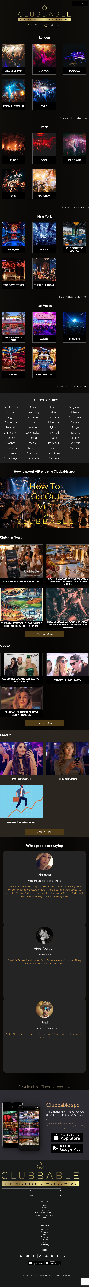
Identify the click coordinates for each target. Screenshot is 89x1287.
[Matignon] (44, 180)
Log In (80, 3)
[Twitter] (39, 1256)
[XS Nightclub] (44, 359)
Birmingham (11, 432)
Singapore (75, 407)
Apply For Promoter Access (44, 1215)
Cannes (10, 443)
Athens (11, 412)
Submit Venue (44, 1240)
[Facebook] (33, 1256)
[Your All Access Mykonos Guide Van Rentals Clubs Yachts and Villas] (67, 561)
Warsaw (75, 448)
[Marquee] (13, 234)
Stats (44, 1242)
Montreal (53, 422)
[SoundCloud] (46, 1256)
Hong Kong (32, 412)
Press (44, 1218)
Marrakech (32, 458)
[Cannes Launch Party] (67, 664)
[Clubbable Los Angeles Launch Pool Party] (21, 664)
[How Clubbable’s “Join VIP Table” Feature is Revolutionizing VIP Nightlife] (67, 604)
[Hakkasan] (74, 323)
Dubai (32, 407)
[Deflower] (74, 144)
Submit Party (44, 1245)
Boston (11, 437)
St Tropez (75, 412)
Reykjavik (54, 443)
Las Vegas (44, 306)
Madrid (32, 437)
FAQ (44, 1220)
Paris (44, 127)
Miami (54, 407)
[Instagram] (21, 1256)
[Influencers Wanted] (21, 758)
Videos (5, 646)
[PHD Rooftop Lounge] (74, 234)
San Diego (54, 453)
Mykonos (53, 427)
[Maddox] (74, 55)
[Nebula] (44, 234)
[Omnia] (13, 359)
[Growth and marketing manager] (21, 801)
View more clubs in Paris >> (75, 207)
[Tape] (44, 90)
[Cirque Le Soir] (13, 55)
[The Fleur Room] (44, 269)
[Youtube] (27, 1256)
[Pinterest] (64, 1256)
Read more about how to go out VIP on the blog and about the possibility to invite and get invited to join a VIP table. (66, 1126)
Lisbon (32, 422)
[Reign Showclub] (13, 90)
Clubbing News (11, 537)
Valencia (75, 443)
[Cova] (44, 144)
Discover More (44, 634)
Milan (53, 412)
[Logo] (44, 13)
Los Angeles (32, 432)
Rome (53, 448)
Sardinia (54, 458)
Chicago (11, 453)
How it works (44, 1210)
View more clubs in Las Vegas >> (73, 386)
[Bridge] (13, 144)
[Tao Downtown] (13, 269)
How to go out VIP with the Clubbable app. (44, 471)
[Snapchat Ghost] (52, 1256)
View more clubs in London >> (74, 118)
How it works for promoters (44, 1213)
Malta (32, 443)
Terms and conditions (28, 1275)
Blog (44, 1205)
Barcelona (11, 422)
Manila (32, 448)
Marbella (32, 453)
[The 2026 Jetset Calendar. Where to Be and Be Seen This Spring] (21, 604)
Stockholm (75, 417)
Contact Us (44, 1232)
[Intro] (44, 1279)
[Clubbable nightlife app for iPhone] (67, 1141)
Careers (5, 735)
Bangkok (11, 417)
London (44, 37)
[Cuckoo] (44, 55)
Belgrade (11, 427)
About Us (44, 1229)
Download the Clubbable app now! (45, 1086)
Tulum (75, 437)
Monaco (54, 417)
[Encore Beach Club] (13, 323)
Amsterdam (11, 407)
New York (44, 216)
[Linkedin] (58, 1256)
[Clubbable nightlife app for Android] (67, 1152)
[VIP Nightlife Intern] (67, 758)
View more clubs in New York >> (73, 296)
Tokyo (75, 427)
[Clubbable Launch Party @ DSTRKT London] (21, 698)
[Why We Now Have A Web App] (21, 561)
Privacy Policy (45, 1275)
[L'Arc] (13, 180)
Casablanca (11, 448)
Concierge (44, 1237)
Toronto (75, 432)
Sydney (75, 422)
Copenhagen (11, 458)
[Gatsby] (44, 323)
